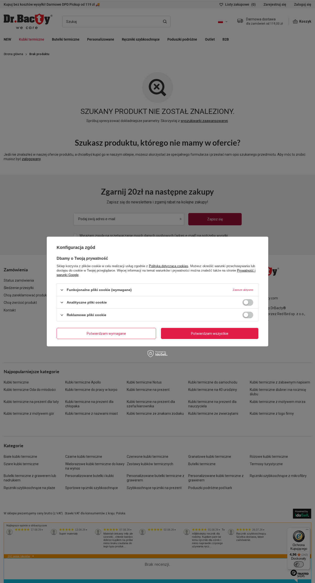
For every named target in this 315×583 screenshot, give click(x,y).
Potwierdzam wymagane (106, 333)
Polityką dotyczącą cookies (168, 266)
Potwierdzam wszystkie (209, 333)
